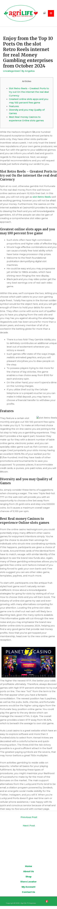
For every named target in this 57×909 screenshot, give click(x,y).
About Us (28, 871)
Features (14, 106)
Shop (28, 876)
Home (28, 866)
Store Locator (28, 881)
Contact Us (28, 892)
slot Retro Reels (42, 197)
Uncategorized (11, 71)
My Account (28, 886)
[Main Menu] (51, 13)
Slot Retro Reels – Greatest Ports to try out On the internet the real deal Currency (29, 92)
